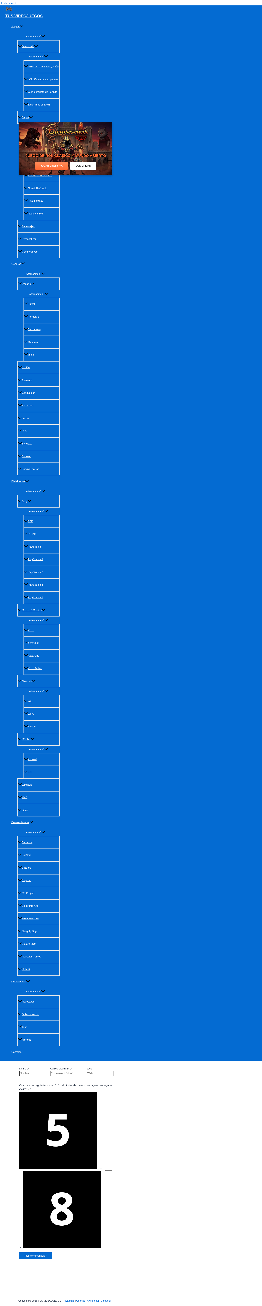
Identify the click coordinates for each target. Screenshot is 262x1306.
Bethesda (27, 842)
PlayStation (34, 546)
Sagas (25, 117)
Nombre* (24, 1068)
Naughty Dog (29, 931)
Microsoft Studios (32, 610)
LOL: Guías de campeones (43, 79)
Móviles (26, 739)
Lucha (25, 418)
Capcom (26, 880)
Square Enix (29, 944)
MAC (24, 797)
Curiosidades (18, 981)
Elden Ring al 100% (39, 104)
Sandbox (27, 443)
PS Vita (32, 534)
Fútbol (31, 304)
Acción (26, 367)
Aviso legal (93, 1301)
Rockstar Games (31, 956)
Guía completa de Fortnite (42, 92)
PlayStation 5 (35, 597)
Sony (25, 501)
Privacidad (68, 1301)
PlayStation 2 (35, 559)
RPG (24, 431)
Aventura (27, 380)
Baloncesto (34, 329)
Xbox (31, 630)
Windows (27, 784)
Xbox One (33, 655)
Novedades (28, 1001)
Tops (24, 1027)
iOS (30, 772)
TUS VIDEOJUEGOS (24, 16)
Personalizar (29, 239)
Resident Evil (35, 213)
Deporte (26, 283)
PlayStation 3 (35, 572)
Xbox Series (35, 668)
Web (89, 1068)
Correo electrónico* (61, 1068)
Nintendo (27, 681)
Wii (30, 701)
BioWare (26, 855)
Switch (31, 726)
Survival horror (30, 469)
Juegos (15, 26)
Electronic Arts (30, 905)
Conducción (28, 392)
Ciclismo (33, 342)
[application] (22, 27)
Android (32, 759)
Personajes (28, 226)
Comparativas (30, 251)
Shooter (26, 456)
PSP (30, 521)
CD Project (28, 893)
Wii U (31, 713)
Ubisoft (26, 969)
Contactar (16, 1052)
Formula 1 (33, 316)
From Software (30, 918)
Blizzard (26, 867)
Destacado (28, 46)
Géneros (16, 264)
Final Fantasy (35, 201)
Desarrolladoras (20, 822)
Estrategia (27, 405)
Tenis (31, 354)
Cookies (80, 1301)
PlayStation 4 (35, 584)
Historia (26, 1039)
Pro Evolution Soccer (40, 175)
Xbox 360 (33, 643)
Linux (25, 810)
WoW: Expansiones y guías (43, 66)
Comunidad (83, 165)
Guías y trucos (30, 1014)
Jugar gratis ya (51, 165)
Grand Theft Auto (37, 188)
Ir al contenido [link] (9, 3)
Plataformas (18, 481)
